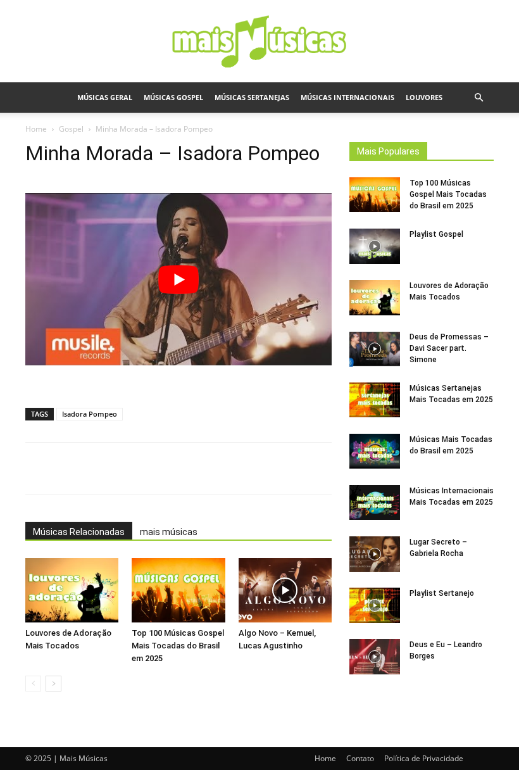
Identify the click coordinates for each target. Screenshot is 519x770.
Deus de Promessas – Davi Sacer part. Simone (449, 348)
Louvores (424, 97)
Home (36, 128)
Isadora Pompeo (89, 414)
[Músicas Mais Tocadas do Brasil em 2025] (374, 451)
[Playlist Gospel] (374, 246)
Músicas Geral (104, 97)
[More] (282, 468)
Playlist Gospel (436, 234)
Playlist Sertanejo (442, 593)
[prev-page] (33, 683)
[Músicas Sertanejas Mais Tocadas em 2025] (374, 399)
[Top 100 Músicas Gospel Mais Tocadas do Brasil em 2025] (178, 590)
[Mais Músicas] (259, 41)
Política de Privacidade (423, 758)
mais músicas (168, 532)
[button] (478, 98)
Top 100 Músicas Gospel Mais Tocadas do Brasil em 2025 (178, 645)
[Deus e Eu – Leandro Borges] (374, 656)
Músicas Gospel (173, 97)
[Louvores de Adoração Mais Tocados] (71, 590)
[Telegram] (252, 468)
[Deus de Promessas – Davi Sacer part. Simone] (374, 349)
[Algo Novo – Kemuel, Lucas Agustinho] (285, 590)
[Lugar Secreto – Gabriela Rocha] (374, 554)
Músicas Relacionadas (79, 532)
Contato (360, 758)
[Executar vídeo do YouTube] (178, 279)
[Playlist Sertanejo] (374, 605)
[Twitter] (194, 468)
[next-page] (53, 683)
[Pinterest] (223, 468)
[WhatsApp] (136, 468)
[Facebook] (165, 468)
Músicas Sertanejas (252, 97)
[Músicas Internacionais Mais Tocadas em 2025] (374, 502)
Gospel (71, 128)
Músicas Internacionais (347, 97)
